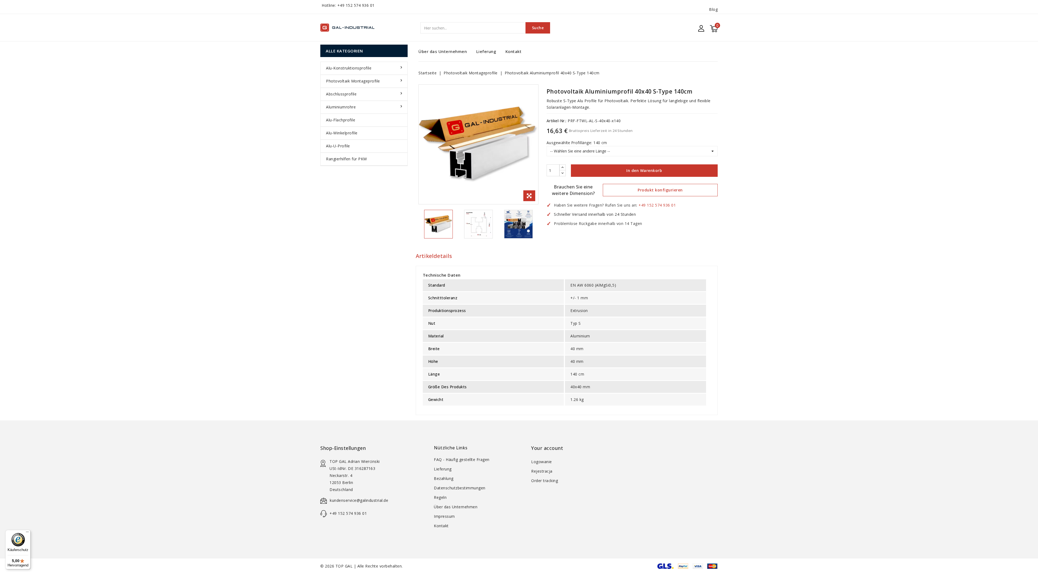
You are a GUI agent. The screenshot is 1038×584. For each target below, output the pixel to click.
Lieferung (486, 51)
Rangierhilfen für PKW (346, 158)
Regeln (440, 497)
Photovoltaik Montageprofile (353, 81)
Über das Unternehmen (442, 51)
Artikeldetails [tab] (434, 256)
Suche (538, 27)
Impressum (444, 516)
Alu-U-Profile (338, 145)
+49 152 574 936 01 (356, 5)
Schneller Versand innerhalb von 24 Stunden (595, 214)
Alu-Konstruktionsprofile (348, 68)
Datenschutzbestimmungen (459, 487)
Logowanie (541, 461)
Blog (713, 9)
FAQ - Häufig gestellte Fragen (462, 459)
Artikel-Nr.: (557, 120)
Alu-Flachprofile (340, 119)
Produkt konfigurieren (660, 190)
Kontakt (513, 51)
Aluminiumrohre (341, 107)
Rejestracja (542, 471)
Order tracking (544, 480)
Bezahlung (444, 478)
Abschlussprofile (341, 94)
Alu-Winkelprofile (342, 132)
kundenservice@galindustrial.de (359, 500)
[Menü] (27, 533)
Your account (547, 448)
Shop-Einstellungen (343, 448)
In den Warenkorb (644, 170)
